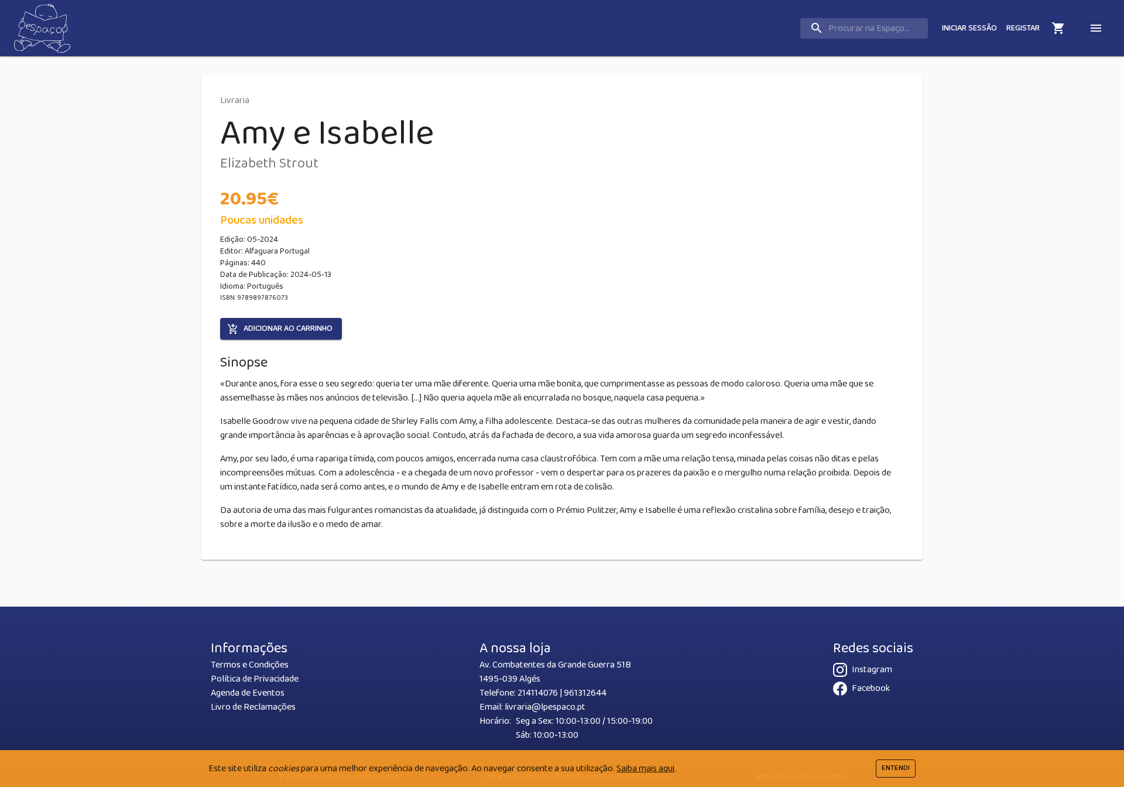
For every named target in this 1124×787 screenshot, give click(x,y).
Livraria (234, 100)
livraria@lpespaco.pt (545, 707)
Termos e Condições (250, 665)
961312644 (585, 693)
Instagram (872, 669)
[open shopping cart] (1058, 28)
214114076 (538, 693)
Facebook (871, 688)
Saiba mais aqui (645, 768)
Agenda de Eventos (248, 693)
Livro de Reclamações (253, 707)
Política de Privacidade (255, 679)
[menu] (1096, 28)
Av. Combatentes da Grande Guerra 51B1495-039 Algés (555, 672)
